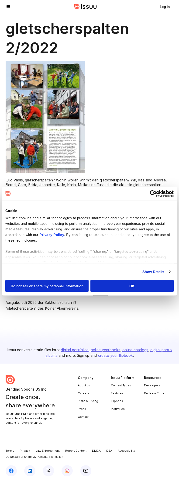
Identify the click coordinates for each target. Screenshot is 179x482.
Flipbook (117, 401)
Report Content (75, 450)
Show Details (153, 272)
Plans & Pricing (88, 401)
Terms (10, 450)
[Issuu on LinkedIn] (29, 470)
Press (82, 409)
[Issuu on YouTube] (85, 470)
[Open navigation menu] (8, 6)
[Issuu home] (85, 6)
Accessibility (126, 450)
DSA (109, 450)
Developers (152, 385)
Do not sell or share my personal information (47, 286)
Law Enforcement (48, 450)
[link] (164, 6)
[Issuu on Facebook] (11, 470)
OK (132, 286)
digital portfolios (75, 349)
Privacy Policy (51, 235)
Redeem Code (154, 393)
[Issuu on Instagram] (67, 470)
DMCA (96, 450)
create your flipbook (115, 355)
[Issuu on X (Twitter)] (48, 470)
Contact (83, 417)
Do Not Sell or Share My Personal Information (34, 456)
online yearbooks (105, 349)
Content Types (121, 385)
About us (84, 385)
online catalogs (135, 349)
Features (117, 393)
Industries (118, 409)
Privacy (25, 450)
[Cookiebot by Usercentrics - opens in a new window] (153, 193)
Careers (83, 393)
